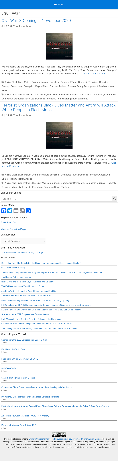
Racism (54, 86)
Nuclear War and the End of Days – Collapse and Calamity (27, 282)
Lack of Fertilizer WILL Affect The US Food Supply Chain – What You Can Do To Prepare (41, 310)
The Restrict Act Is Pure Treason (16, 277)
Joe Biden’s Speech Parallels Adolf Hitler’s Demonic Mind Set (28, 291)
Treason (72, 86)
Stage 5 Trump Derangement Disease (18, 378)
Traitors (62, 86)
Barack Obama (38, 94)
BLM (33, 183)
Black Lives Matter (21, 82)
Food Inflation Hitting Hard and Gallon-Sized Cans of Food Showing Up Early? (36, 300)
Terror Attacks (25, 178)
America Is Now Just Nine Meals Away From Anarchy (25, 416)
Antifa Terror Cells (21, 94)
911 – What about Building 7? (14, 268)
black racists (72, 94)
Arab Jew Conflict (9, 368)
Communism (96, 94)
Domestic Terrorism (88, 82)
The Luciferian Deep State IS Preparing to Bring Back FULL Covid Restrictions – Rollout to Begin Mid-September (51, 272)
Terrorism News (52, 187)
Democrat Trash (69, 82)
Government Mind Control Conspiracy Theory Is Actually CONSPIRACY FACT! (36, 324)
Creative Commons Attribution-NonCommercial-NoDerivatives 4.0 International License (65, 439)
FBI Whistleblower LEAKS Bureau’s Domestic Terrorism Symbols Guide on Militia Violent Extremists (46, 305)
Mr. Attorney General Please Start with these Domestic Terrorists (30, 397)
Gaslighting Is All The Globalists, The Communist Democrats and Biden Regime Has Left (41, 263)
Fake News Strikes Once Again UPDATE (19, 359)
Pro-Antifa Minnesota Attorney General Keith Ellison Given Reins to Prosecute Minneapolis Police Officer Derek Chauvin (55, 406)
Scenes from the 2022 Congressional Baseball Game (25, 314)
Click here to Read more (94, 73)
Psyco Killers (42, 86)
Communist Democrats (72, 183)
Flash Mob (37, 187)
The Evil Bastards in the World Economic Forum (22, 286)
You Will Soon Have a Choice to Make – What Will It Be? (26, 296)
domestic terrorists (21, 187)
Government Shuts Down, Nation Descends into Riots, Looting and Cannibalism (36, 387)
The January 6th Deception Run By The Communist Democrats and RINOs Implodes (39, 328)
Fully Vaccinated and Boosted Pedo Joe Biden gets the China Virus (31, 319)
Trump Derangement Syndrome (93, 86)
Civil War (84, 94)
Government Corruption (22, 86)
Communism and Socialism (45, 82)
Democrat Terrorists (24, 98)
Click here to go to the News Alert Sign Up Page (22, 252)
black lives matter (56, 94)
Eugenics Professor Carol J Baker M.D (18, 425)
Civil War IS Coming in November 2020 (36, 20)
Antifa (8, 82)
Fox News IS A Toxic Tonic (13, 349)
